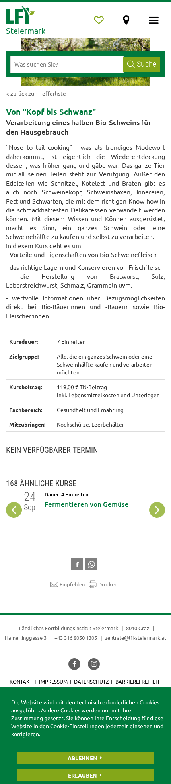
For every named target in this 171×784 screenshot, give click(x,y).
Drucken (107, 584)
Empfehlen (72, 584)
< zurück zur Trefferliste (36, 93)
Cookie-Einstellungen (77, 725)
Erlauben (82, 775)
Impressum (53, 681)
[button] (78, 563)
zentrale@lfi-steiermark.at (135, 637)
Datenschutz (91, 681)
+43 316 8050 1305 (75, 637)
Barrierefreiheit (137, 681)
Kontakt (21, 681)
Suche (146, 64)
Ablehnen (82, 757)
